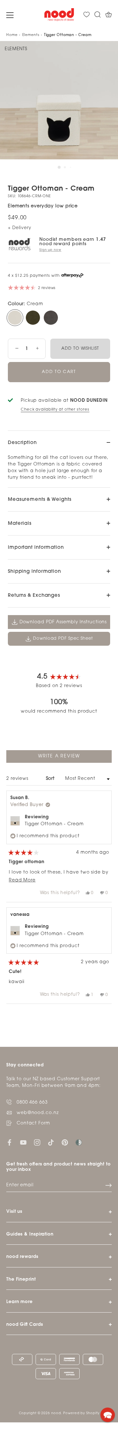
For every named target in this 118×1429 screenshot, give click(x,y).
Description (22, 443)
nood (56, 1413)
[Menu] (10, 15)
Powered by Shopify (81, 1413)
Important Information (36, 547)
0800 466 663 (32, 1102)
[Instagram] (37, 1142)
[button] (107, 1415)
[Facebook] (9, 1142)
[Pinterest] (65, 1142)
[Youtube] (23, 1142)
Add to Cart (59, 372)
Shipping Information (34, 571)
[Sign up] (108, 1185)
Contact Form (33, 1123)
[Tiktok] (51, 1142)
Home (12, 35)
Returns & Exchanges (34, 595)
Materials (19, 523)
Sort (51, 778)
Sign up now (50, 250)
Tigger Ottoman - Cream (54, 824)
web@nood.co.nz (38, 1113)
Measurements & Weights (39, 499)
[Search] (97, 14)
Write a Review (70, 758)
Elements (30, 35)
